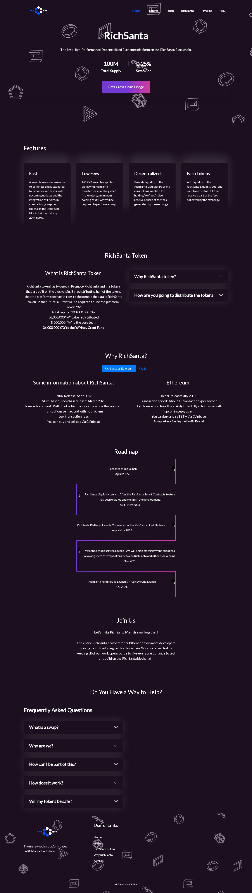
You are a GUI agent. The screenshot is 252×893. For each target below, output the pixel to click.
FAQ (222, 10)
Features (153, 10)
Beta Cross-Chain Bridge (126, 87)
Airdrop (99, 860)
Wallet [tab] (143, 368)
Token (170, 10)
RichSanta (187, 10)
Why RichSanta (103, 855)
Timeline (206, 10)
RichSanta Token (104, 849)
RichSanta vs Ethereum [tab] (119, 368)
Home (136, 10)
